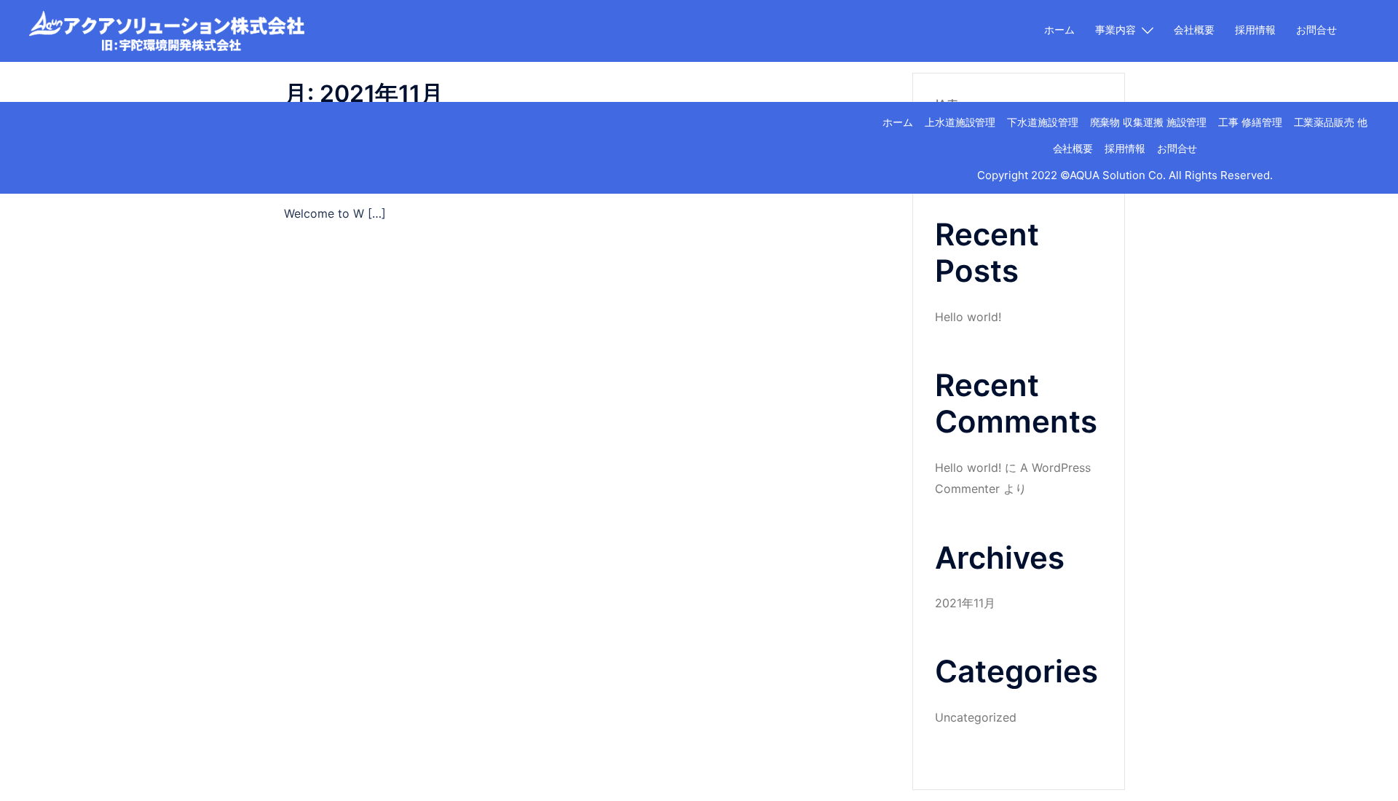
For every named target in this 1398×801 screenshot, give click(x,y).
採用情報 (1255, 29)
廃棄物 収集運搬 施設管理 (1148, 122)
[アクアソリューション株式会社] (166, 30)
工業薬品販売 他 (1330, 122)
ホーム (1059, 29)
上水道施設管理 (960, 122)
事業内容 (1115, 29)
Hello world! (968, 316)
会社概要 (1194, 29)
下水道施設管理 (1042, 122)
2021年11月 (965, 603)
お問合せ (1316, 29)
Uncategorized (975, 717)
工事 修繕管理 (1250, 122)
